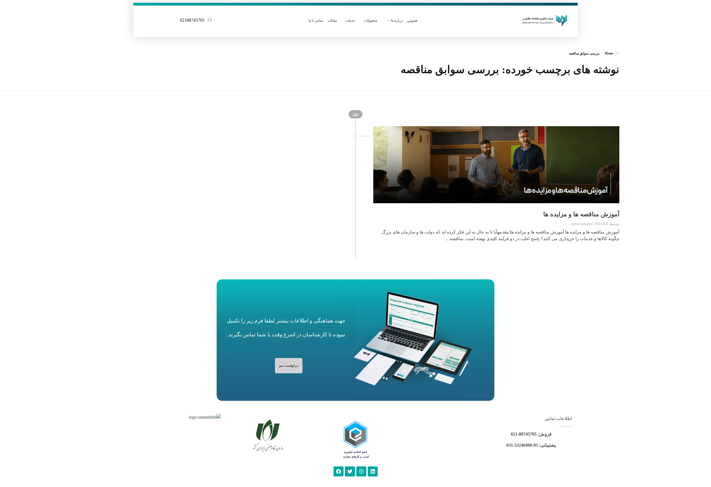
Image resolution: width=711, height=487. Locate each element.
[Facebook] (339, 471)
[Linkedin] (373, 471)
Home (609, 53)
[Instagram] (361, 471)
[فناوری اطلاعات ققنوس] (545, 19)
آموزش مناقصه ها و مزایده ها (581, 214)
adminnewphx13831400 (589, 224)
